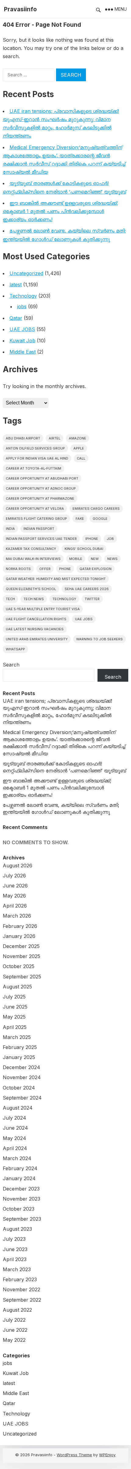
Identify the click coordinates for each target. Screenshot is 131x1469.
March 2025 (17, 1037)
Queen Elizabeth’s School (31, 589)
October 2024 (19, 1088)
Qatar (15, 318)
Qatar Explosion (96, 569)
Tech (10, 599)
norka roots (18, 569)
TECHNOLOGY (64, 599)
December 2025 (21, 946)
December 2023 (21, 1189)
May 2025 (14, 1017)
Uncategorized (26, 273)
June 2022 (15, 1330)
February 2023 (20, 1279)
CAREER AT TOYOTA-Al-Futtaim (33, 468)
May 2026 (14, 896)
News (112, 559)
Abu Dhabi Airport (23, 438)
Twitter (92, 599)
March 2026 (17, 916)
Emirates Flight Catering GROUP (36, 518)
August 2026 (17, 865)
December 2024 (21, 1067)
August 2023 (17, 1229)
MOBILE (75, 559)
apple (78, 448)
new (95, 559)
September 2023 (22, 1219)
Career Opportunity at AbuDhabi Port (42, 478)
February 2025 (20, 1047)
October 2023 (18, 1209)
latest (15, 285)
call (81, 458)
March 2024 (17, 1158)
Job (110, 539)
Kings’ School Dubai (84, 549)
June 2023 (15, 1249)
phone (65, 569)
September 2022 (22, 1300)
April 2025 (15, 1027)
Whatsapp (15, 649)
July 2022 (14, 1320)
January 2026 (19, 936)
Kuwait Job (22, 341)
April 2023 (15, 1259)
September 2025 (22, 977)
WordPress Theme (74, 1454)
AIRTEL (54, 438)
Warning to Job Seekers (99, 639)
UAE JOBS (22, 329)
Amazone (77, 438)
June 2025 (15, 1007)
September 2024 (22, 1098)
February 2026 (20, 926)
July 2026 (14, 876)
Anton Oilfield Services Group (35, 448)
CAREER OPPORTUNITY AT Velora (35, 508)
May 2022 (14, 1340)
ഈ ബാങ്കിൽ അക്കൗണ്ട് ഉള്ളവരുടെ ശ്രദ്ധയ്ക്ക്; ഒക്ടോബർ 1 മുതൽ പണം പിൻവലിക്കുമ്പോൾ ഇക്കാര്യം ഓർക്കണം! (60, 211)
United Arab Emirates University (37, 639)
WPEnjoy (107, 1454)
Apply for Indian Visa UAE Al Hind (37, 458)
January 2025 (19, 1057)
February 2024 (20, 1168)
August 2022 (17, 1310)
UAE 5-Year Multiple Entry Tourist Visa (43, 609)
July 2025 (14, 997)
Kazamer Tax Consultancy (31, 549)
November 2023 (21, 1199)
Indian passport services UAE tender (41, 539)
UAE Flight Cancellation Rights (36, 619)
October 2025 (18, 966)
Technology (23, 296)
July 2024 (14, 1118)
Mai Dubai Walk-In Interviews (33, 559)
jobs (22, 306)
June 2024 (15, 1128)
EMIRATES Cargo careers (96, 508)
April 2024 (15, 1148)
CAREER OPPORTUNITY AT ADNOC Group (41, 488)
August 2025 (17, 987)
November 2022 (21, 1289)
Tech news (33, 599)
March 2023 (17, 1269)
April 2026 (15, 906)
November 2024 (22, 1077)
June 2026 (15, 886)
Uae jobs (84, 619)
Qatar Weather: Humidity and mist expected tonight (56, 579)
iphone (91, 539)
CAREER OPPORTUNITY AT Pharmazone (40, 498)
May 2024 (14, 1138)
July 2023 (14, 1239)
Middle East (22, 352)
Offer (45, 569)
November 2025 (21, 956)
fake (80, 518)
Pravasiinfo (20, 9)
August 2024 (18, 1108)
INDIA (10, 528)
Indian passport (38, 528)
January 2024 (19, 1178)
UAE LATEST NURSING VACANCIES (35, 629)
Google (100, 518)
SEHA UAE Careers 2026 (87, 589)
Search (11, 665)
